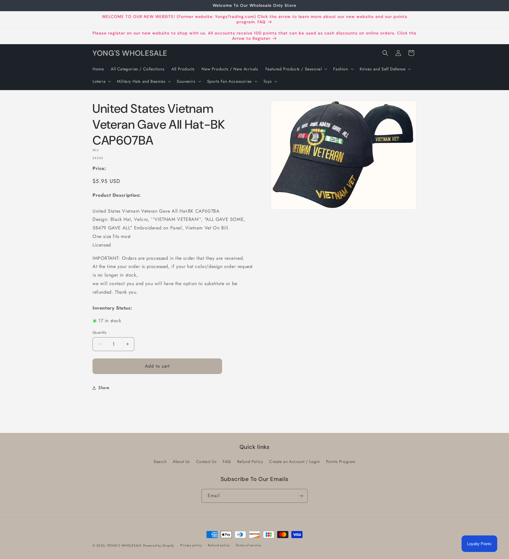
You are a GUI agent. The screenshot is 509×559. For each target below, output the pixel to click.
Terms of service (248, 545)
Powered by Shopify (158, 545)
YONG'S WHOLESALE (124, 545)
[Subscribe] (300, 496)
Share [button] (103, 388)
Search (160, 461)
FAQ (227, 461)
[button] (296, 69)
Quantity (99, 332)
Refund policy (218, 545)
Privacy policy (191, 545)
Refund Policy (250, 461)
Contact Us (206, 461)
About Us (181, 461)
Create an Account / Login (294, 461)
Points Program (341, 461)
